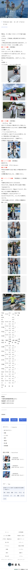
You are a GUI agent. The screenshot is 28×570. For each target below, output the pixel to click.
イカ (15, 495)
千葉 (4, 492)
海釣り (5, 440)
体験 (5, 433)
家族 (12, 492)
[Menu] (25, 2)
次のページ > (22, 419)
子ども (16, 492)
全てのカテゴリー (8, 430)
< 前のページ (5, 419)
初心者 (5, 443)
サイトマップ (21, 559)
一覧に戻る (14, 420)
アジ (11, 495)
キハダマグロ (6, 495)
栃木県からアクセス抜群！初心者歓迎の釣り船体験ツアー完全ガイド (13, 488)
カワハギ (22, 495)
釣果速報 (3, 414)
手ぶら (20, 492)
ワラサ (4, 498)
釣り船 (8, 492)
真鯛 (18, 495)
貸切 (5, 438)
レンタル (6, 435)
